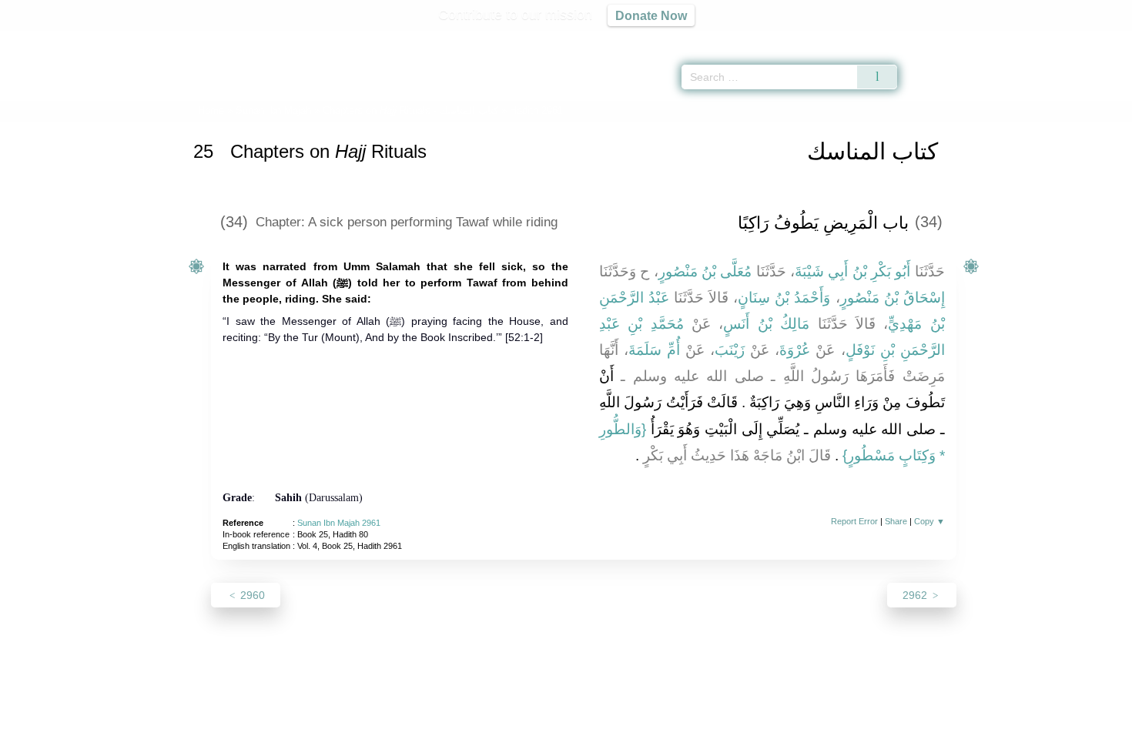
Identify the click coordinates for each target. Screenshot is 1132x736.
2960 (251, 595)
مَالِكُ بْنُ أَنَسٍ (766, 324)
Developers (553, 721)
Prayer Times (1041, 38)
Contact (615, 721)
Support (491, 721)
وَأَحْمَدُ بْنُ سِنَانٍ (784, 297)
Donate (666, 721)
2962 (916, 595)
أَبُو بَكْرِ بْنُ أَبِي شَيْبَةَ (852, 271)
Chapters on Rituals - (412, 110)
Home (211, 110)
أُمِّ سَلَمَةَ (654, 350)
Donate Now (651, 15)
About (403, 721)
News (445, 721)
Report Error (854, 521)
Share (896, 521)
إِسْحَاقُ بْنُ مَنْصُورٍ (892, 297)
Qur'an (940, 38)
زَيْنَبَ (730, 350)
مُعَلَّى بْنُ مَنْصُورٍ (705, 271)
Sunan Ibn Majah (273, 110)
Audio (1094, 38)
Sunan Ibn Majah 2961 (338, 522)
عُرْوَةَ (794, 350)
